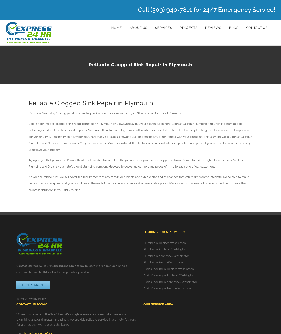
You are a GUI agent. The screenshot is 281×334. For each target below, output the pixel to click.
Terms (20, 299)
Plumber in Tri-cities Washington (164, 243)
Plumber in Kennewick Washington (166, 256)
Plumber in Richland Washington (164, 249)
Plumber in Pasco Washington (163, 262)
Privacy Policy (37, 299)
